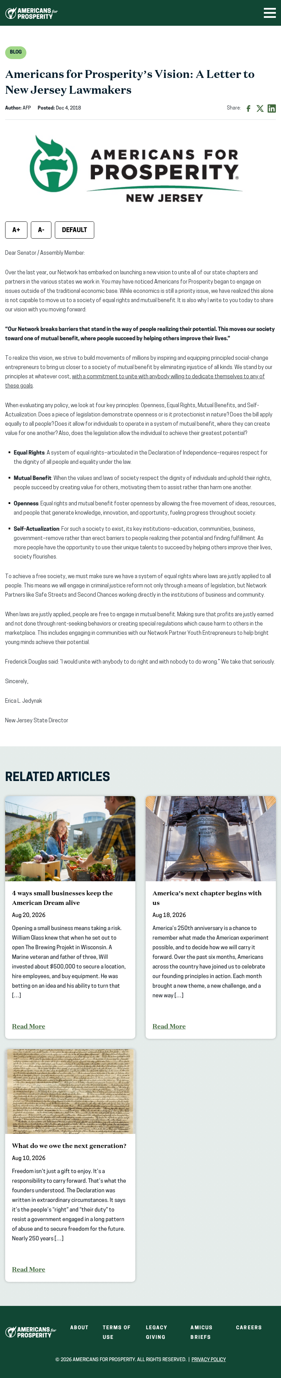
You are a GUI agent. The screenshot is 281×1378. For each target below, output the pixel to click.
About (79, 1328)
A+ (16, 231)
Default (74, 231)
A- (41, 231)
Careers (249, 1328)
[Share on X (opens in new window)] (260, 108)
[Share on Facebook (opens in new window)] (248, 108)
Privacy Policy (209, 1360)
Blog (16, 52)
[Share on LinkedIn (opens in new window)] (272, 108)
